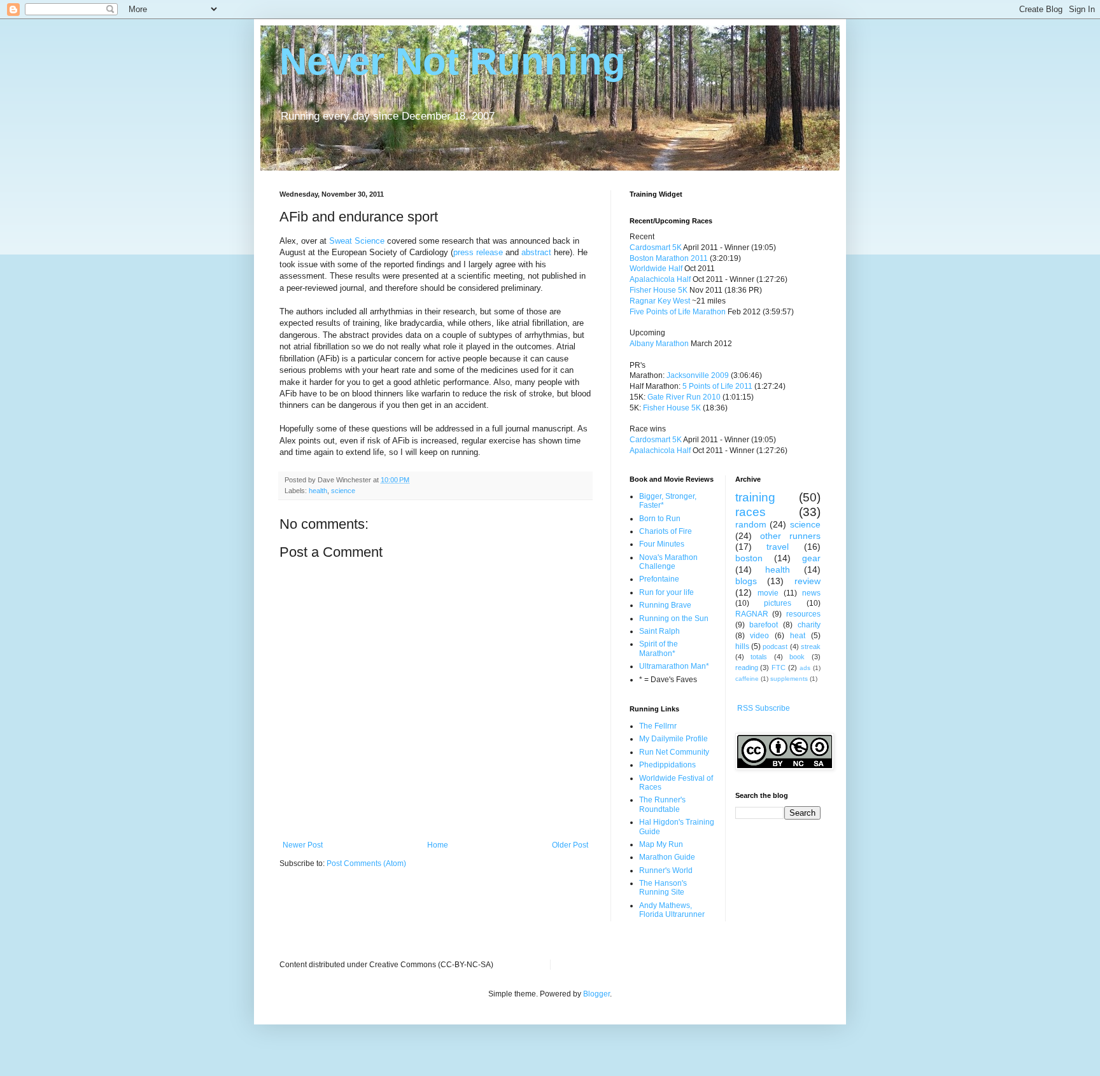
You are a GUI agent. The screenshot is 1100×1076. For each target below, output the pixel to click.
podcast (775, 646)
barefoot (763, 624)
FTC (779, 667)
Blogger (596, 993)
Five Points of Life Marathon (678, 311)
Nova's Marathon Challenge (668, 562)
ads (805, 667)
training (755, 497)
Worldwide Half (657, 268)
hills (742, 646)
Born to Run (659, 518)
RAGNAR (751, 614)
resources (803, 614)
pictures (777, 603)
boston (749, 558)
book (797, 656)
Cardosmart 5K (656, 247)
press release (478, 252)
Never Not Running (452, 61)
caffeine (747, 678)
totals (759, 656)
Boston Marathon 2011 (669, 258)
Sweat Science (356, 241)
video (759, 635)
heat (797, 635)
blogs (746, 581)
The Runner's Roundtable (662, 804)
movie (768, 593)
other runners (790, 536)
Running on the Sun (674, 618)
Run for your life (666, 592)
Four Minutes (661, 544)
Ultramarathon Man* (674, 666)
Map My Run (661, 844)
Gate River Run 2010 (684, 397)
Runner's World (666, 870)
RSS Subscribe (763, 708)
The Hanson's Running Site (663, 888)
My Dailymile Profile (673, 738)
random (750, 524)
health (318, 490)
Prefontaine (659, 579)
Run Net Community (674, 752)
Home (437, 845)
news (811, 593)
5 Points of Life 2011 (717, 386)
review (807, 581)
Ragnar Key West (660, 301)
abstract (537, 252)
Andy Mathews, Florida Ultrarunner (672, 910)
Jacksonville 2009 (697, 375)
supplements (789, 678)
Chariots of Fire (665, 531)
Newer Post (303, 845)
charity (809, 624)
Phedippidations (667, 764)
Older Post (570, 845)
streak (811, 646)
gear (811, 558)
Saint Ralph (659, 631)
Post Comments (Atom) (366, 863)
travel (777, 546)
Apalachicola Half (660, 279)
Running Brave (665, 605)
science (343, 490)
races (750, 512)
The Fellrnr (658, 726)
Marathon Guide (667, 857)
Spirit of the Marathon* (658, 648)
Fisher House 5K (659, 290)
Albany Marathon (659, 343)
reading (746, 667)
